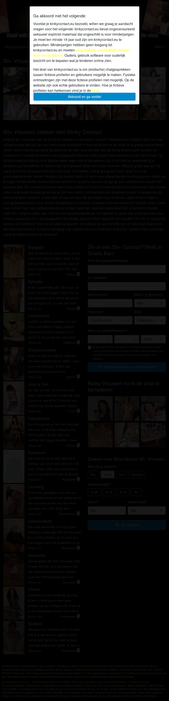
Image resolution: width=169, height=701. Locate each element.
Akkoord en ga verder (84, 96)
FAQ (95, 90)
